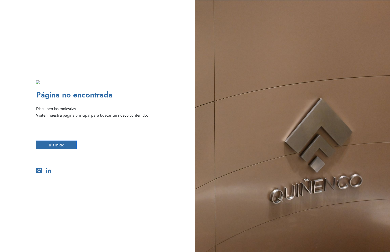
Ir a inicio (56, 145)
